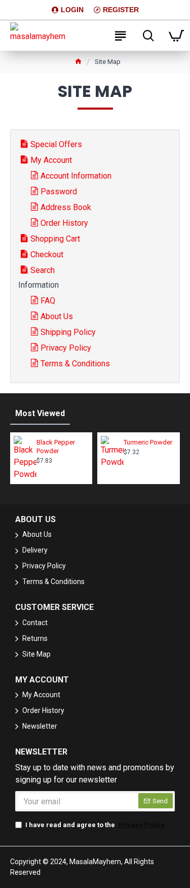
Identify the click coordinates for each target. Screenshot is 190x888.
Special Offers (56, 144)
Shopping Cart (55, 239)
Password (59, 191)
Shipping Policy (68, 332)
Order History (64, 223)
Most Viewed (40, 413)
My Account (51, 160)
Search (42, 270)
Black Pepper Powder (55, 446)
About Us (57, 316)
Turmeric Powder (148, 442)
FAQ (48, 300)
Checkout (46, 254)
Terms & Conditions (75, 363)
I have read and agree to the (95, 825)
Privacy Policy (66, 348)
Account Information (76, 176)
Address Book (66, 207)
